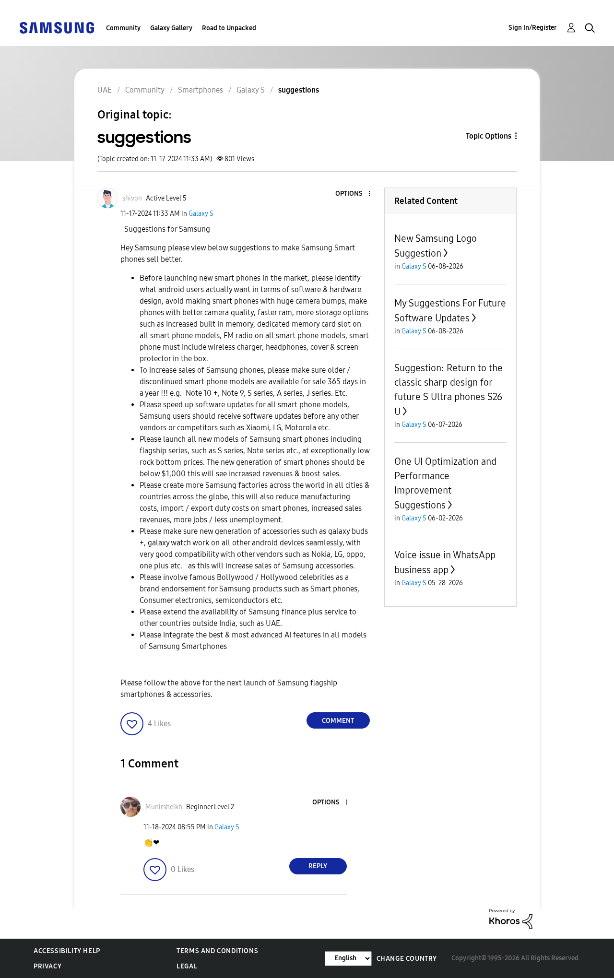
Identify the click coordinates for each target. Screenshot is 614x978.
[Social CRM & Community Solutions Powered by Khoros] (510, 918)
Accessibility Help (67, 951)
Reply (317, 866)
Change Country (407, 958)
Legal (187, 966)
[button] (353, 194)
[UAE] (56, 27)
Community (123, 28)
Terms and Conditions (217, 951)
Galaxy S (201, 214)
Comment (338, 721)
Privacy (47, 966)
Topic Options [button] (488, 136)
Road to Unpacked (229, 28)
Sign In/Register (532, 28)
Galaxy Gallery (171, 28)
